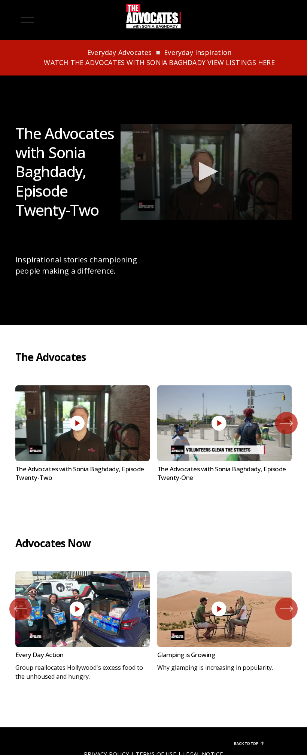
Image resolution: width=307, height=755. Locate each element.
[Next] (286, 423)
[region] (153, 435)
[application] (206, 172)
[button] (206, 171)
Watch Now (82, 395)
